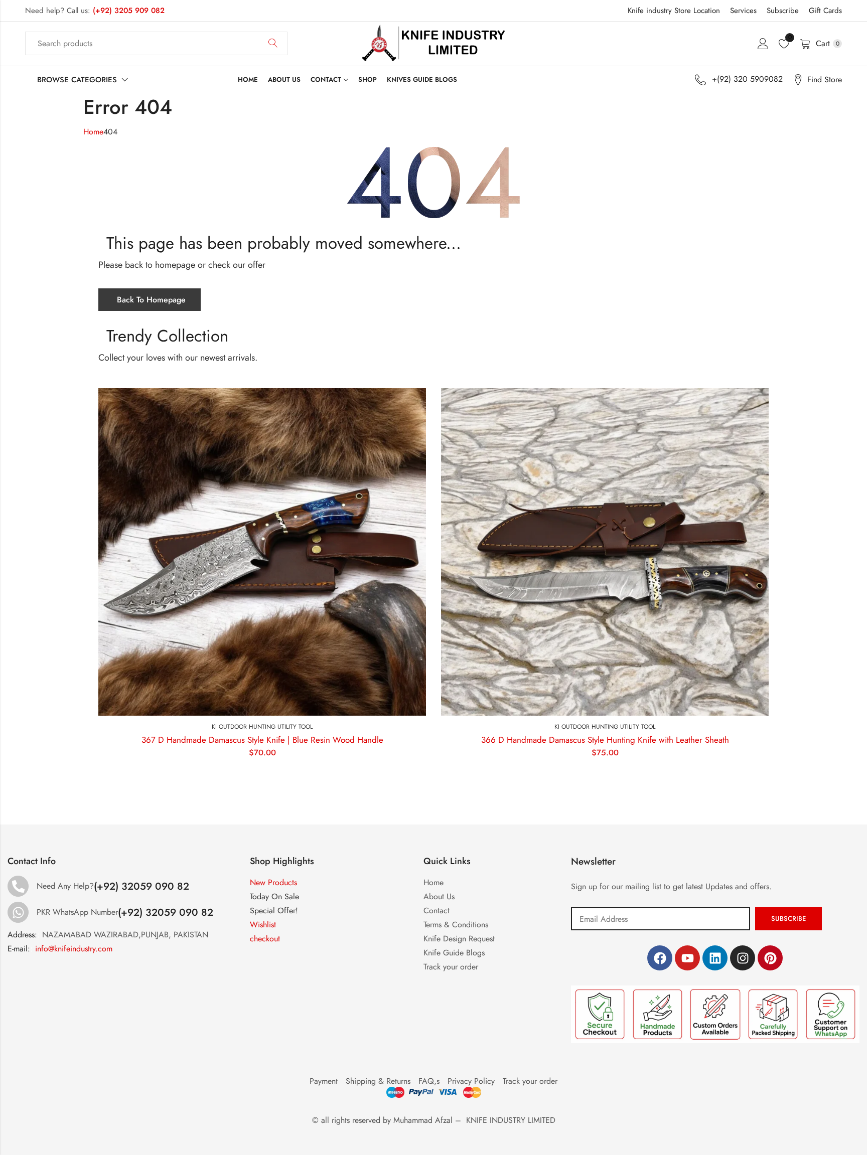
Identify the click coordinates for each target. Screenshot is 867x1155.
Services (743, 10)
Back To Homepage (151, 299)
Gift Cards (825, 10)
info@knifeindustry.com (73, 948)
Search (272, 43)
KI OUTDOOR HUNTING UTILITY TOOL (262, 726)
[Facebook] (659, 957)
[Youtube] (687, 957)
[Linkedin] (715, 957)
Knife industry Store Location (674, 10)
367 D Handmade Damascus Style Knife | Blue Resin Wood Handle (262, 740)
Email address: (660, 918)
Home (93, 131)
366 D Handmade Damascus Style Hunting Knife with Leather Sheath (605, 740)
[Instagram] (742, 957)
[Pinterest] (770, 957)
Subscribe (783, 10)
